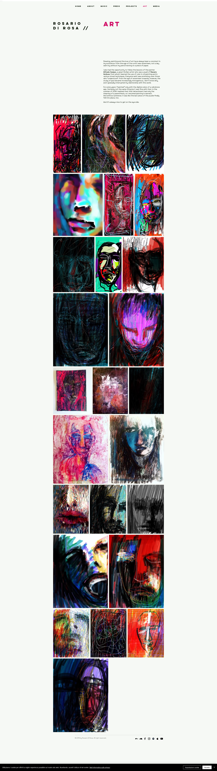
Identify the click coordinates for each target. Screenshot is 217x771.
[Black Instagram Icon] (149, 738)
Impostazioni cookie (192, 767)
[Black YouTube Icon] (161, 738)
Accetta (207, 767)
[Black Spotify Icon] (153, 738)
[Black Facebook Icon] (144, 738)
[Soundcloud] (140, 738)
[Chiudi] (214, 767)
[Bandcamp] (136, 738)
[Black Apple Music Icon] (157, 738)
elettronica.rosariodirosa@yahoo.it (87, 740)
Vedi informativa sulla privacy (99, 767)
